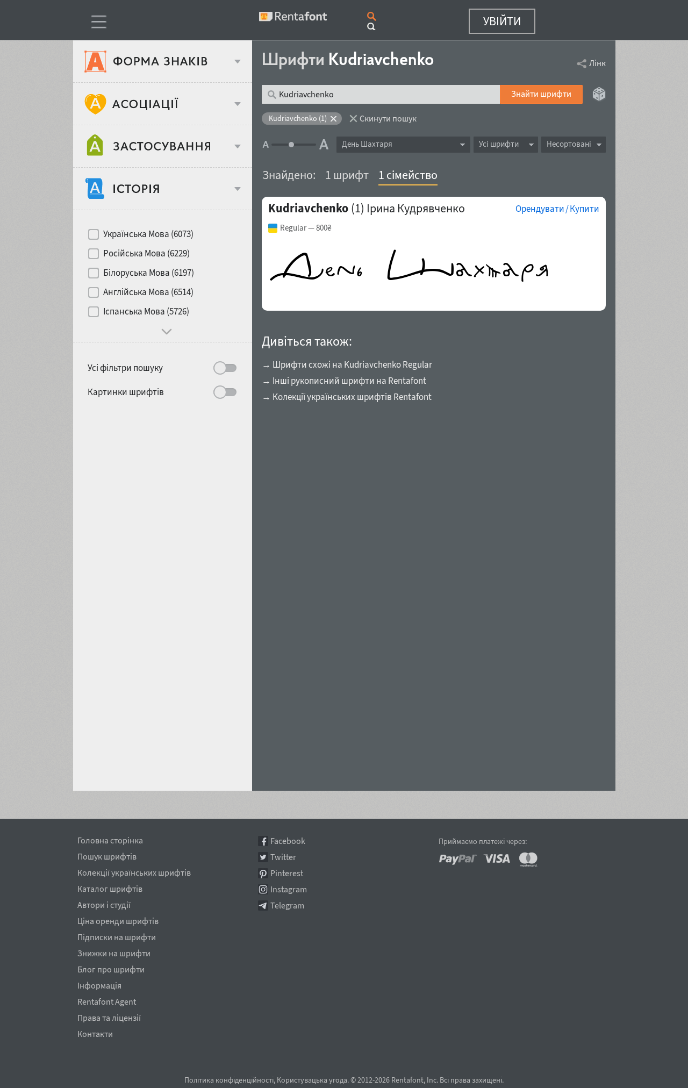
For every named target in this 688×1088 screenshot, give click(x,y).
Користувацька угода (312, 1080)
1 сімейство (408, 174)
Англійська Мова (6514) (148, 292)
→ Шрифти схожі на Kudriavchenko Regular (347, 364)
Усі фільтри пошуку (125, 368)
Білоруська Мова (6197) (148, 272)
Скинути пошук (388, 118)
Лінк (597, 63)
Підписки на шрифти (116, 935)
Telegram (287, 905)
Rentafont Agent (106, 1000)
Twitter (283, 857)
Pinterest (286, 873)
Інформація (99, 983)
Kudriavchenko (308, 208)
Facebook (287, 841)
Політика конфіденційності (229, 1080)
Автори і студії (104, 903)
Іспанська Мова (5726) (146, 311)
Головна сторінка (110, 838)
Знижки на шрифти (113, 951)
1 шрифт (347, 174)
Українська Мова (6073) (148, 234)
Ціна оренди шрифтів (118, 919)
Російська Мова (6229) (146, 253)
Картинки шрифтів (126, 392)
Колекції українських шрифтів (134, 871)
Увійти (502, 20)
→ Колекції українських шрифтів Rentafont (347, 397)
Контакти (95, 1032)
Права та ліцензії (109, 1016)
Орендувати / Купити (557, 208)
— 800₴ (305, 228)
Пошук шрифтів (107, 854)
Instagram (288, 889)
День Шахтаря (367, 144)
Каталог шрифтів (109, 887)
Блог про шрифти (111, 967)
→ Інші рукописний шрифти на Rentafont (344, 380)
